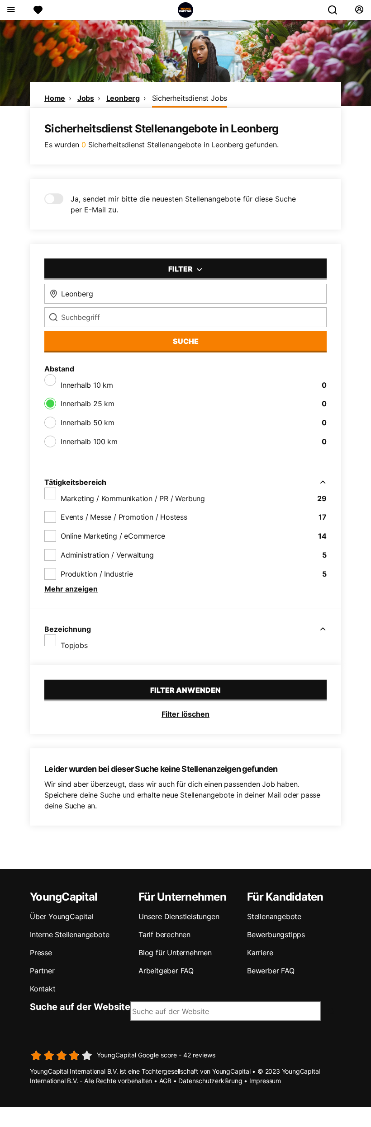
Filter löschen (185, 713)
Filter (181, 268)
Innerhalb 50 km (87, 422)
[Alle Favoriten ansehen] (38, 10)
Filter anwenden (185, 690)
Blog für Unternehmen (175, 952)
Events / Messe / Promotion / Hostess (124, 516)
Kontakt (43, 988)
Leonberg (123, 98)
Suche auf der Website (80, 1006)
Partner (42, 970)
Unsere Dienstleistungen (178, 916)
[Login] (359, 10)
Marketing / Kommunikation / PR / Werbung (133, 498)
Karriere (260, 952)
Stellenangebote (274, 916)
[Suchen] (336, 10)
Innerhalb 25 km (87, 403)
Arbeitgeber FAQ (166, 970)
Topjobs (74, 645)
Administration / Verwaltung (107, 554)
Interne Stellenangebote (69, 934)
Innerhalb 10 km (87, 385)
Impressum (265, 1081)
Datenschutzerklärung (210, 1081)
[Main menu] (10, 10)
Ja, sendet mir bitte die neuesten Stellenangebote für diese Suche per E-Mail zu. (183, 204)
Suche (186, 341)
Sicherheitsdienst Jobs (190, 98)
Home (54, 98)
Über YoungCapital (62, 916)
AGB (165, 1081)
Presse (41, 952)
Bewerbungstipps (276, 934)
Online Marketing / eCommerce (113, 535)
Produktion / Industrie (97, 573)
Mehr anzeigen (71, 588)
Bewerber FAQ (271, 970)
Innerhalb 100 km (89, 441)
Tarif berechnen (164, 934)
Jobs (85, 98)
